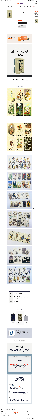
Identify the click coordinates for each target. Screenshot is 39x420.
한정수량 (21, 6)
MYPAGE (7, 0)
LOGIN (1, 0)
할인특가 (18, 6)
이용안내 (7, 409)
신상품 (5, 6)
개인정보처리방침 (13, 409)
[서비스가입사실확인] (33, 418)
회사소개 (4, 409)
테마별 (27, 6)
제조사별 (30, 6)
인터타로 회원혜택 (11, 0)
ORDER (5, 0)
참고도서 (14, 6)
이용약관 (9, 409)
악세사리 (11, 6)
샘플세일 (33, 6)
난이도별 (24, 6)
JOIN (3, 0)
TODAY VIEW (35, 18)
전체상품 (8, 6)
